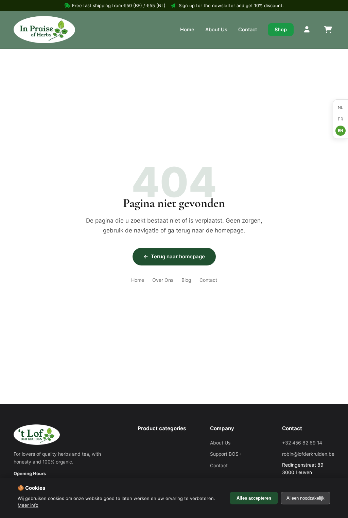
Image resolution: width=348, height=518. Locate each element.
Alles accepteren (254, 498)
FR (340, 119)
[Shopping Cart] (327, 29)
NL (341, 107)
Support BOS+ (226, 454)
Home (187, 30)
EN (341, 130)
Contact (247, 30)
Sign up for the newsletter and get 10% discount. (231, 5)
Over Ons (162, 280)
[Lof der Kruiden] (44, 29)
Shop (281, 30)
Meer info (28, 505)
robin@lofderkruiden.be (308, 454)
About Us (216, 30)
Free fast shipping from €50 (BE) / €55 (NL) (119, 5)
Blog (186, 280)
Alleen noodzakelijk (305, 498)
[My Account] (307, 29)
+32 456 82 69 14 (302, 443)
